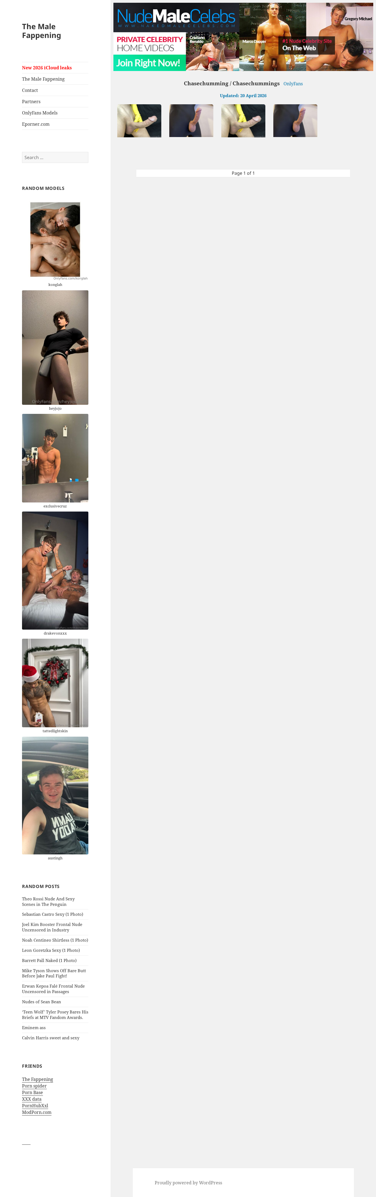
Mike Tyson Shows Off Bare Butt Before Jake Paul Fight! (54, 973)
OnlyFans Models (40, 113)
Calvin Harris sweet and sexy (50, 1037)
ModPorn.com (36, 1112)
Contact (30, 90)
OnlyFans (293, 84)
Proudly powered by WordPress (188, 1183)
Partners (31, 102)
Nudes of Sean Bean (41, 1001)
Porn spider (34, 1086)
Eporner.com (36, 124)
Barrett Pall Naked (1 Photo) (49, 960)
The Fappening (37, 1079)
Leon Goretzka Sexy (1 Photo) (51, 950)
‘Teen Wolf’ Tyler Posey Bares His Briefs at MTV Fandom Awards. (55, 1014)
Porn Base (32, 1092)
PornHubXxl (35, 1106)
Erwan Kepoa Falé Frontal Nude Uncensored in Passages (53, 988)
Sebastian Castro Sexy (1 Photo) (52, 914)
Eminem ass (34, 1027)
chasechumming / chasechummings (232, 83)
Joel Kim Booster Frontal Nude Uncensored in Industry (52, 927)
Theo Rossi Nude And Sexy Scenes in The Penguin (48, 901)
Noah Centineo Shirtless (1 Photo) (55, 940)
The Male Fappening (41, 30)
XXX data (32, 1099)
